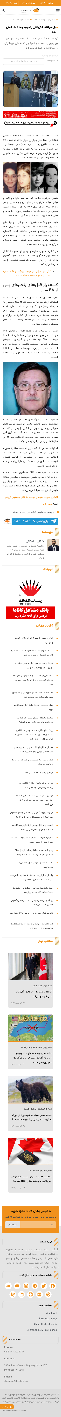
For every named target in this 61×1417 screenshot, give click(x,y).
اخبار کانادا (15, 19)
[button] (58, 10)
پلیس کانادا (37, 512)
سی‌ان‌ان (47, 504)
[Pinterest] (48, 1294)
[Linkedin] (21, 1294)
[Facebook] (52, 1285)
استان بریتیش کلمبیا (33, 1109)
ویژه (15, 512)
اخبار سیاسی (36, 1047)
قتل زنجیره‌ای (24, 512)
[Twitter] (44, 1285)
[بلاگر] (30, 1294)
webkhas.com (20, 1410)
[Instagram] (26, 1285)
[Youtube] (17, 1285)
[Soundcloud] (8, 1285)
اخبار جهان (47, 986)
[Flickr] (39, 1294)
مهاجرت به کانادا (35, 1170)
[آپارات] (12, 1294)
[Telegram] (35, 1285)
